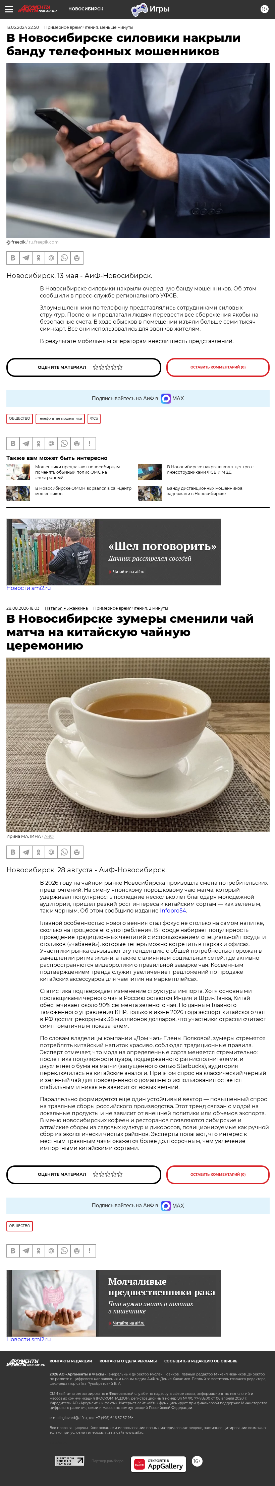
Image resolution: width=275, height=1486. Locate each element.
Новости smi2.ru (28, 588)
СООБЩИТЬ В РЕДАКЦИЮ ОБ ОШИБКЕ (200, 1361)
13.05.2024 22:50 (22, 27)
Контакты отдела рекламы (128, 1361)
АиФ (49, 836)
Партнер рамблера (107, 1461)
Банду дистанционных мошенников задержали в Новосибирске (204, 491)
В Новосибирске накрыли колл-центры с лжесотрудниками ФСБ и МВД (210, 469)
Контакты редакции (71, 1361)
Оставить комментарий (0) (218, 367)
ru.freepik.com (44, 242)
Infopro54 (173, 910)
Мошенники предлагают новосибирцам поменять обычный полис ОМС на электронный (77, 472)
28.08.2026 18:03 (23, 608)
